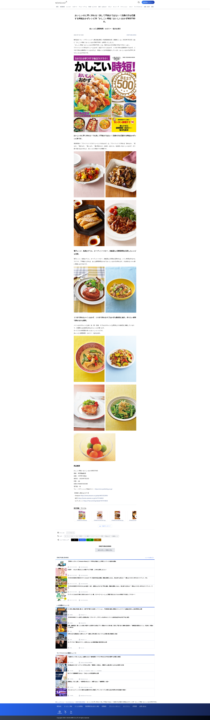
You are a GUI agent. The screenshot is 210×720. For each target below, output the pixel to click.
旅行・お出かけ (102, 6)
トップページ (60, 702)
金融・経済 (147, 6)
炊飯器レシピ (115, 536)
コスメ (131, 6)
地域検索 (62, 6)
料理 (102, 536)
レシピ (92, 536)
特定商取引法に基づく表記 (92, 706)
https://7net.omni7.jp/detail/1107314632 (95, 501)
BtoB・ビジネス (93, 6)
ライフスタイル (138, 6)
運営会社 (59, 706)
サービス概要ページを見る (198, 716)
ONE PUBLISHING (131, 35)
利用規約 (104, 706)
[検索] (138, 2)
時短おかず (107, 536)
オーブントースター (69, 536)
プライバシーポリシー (114, 706)
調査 (152, 6)
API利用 (135, 706)
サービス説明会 (79, 706)
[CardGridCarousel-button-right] (136, 516)
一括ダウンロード (106, 526)
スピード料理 (79, 536)
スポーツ (75, 6)
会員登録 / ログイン (148, 2)
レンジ (97, 536)
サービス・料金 (68, 706)
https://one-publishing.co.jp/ (103, 489)
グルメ (110, 6)
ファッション (124, 6)
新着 (57, 6)
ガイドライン (126, 706)
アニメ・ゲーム (83, 6)
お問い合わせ (142, 706)
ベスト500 (86, 536)
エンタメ (68, 6)
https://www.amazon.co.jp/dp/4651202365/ (94, 495)
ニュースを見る (148, 557)
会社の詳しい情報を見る (105, 550)
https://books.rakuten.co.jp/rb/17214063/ (91, 498)
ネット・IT (116, 6)
